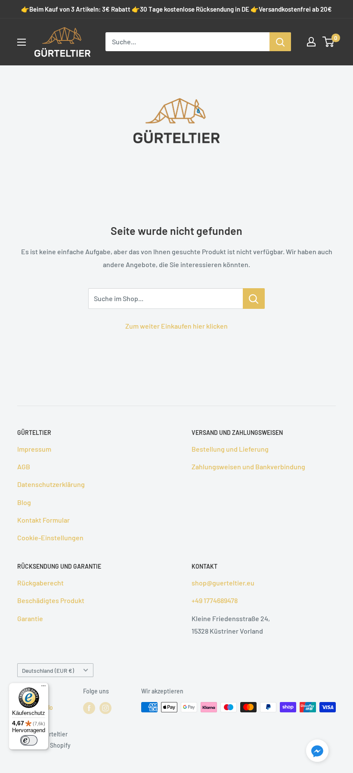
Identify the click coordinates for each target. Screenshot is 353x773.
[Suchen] (280, 41)
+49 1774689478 (215, 600)
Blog (24, 502)
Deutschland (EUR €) (48, 670)
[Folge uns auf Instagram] (105, 708)
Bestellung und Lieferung (230, 449)
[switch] (28, 740)
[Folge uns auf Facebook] (89, 708)
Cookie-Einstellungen (50, 537)
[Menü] (43, 688)
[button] (317, 752)
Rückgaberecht (40, 583)
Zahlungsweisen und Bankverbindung (248, 466)
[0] (328, 42)
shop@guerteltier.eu (223, 583)
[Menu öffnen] (21, 42)
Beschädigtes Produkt (50, 600)
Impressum (34, 449)
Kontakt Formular (43, 520)
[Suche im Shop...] (254, 298)
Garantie (30, 618)
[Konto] (311, 41)
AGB (23, 466)
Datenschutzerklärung (51, 484)
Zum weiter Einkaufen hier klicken (176, 326)
